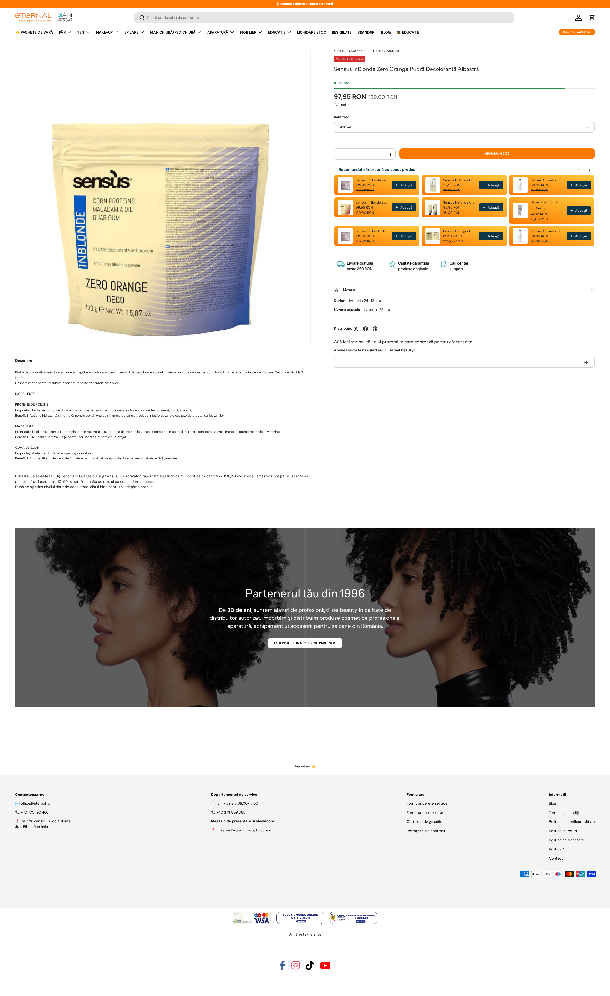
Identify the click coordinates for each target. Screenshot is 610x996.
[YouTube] (325, 967)
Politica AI (557, 849)
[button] (592, 17)
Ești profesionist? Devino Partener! (305, 643)
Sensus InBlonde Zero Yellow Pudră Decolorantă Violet (372, 180)
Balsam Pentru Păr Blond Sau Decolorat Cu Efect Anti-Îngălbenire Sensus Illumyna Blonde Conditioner (547, 202)
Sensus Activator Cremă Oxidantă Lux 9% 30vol (547, 231)
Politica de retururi (565, 831)
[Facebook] (282, 967)
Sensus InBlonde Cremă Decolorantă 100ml (459, 180)
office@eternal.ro (35, 803)
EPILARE (131, 32)
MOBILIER (248, 32)
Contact (556, 858)
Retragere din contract (426, 831)
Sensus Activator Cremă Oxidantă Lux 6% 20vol (547, 180)
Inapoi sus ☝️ (305, 766)
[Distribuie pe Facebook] (365, 328)
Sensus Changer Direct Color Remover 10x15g (459, 231)
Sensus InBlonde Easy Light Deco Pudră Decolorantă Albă (372, 202)
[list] (162, 196)
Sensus (339, 51)
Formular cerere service (427, 803)
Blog (552, 803)
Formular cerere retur (425, 812)
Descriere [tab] (23, 360)
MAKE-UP (104, 32)
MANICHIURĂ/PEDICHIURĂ (173, 32)
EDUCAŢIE (276, 32)
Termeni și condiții (564, 812)
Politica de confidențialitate (572, 821)
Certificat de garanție (424, 821)
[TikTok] (310, 967)
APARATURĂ (217, 32)
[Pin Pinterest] (375, 328)
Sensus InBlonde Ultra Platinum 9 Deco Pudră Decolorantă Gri (372, 231)
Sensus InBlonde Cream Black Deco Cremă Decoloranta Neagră (459, 202)
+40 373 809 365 (231, 812)
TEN (80, 32)
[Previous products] (579, 169)
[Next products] (589, 169)
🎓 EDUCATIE (407, 32)
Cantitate (341, 117)
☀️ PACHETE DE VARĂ (34, 32)
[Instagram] (295, 967)
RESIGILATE (342, 32)
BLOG (386, 32)
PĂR (62, 32)
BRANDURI (366, 32)
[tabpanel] (163, 430)
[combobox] (324, 17)
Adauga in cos (497, 153)
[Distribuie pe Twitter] (356, 328)
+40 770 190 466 (34, 812)
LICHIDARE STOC (311, 32)
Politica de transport (566, 840)
